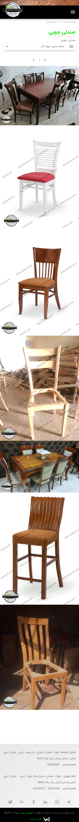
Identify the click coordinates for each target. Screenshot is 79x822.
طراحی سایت (35, 819)
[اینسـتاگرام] (57, 802)
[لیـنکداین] (45, 802)
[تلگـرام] (68, 802)
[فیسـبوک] (33, 802)
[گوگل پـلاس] (22, 802)
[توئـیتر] (10, 802)
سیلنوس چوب (27, 813)
